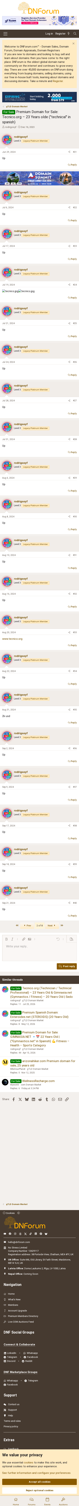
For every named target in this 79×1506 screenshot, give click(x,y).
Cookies (10, 1213)
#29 (75, 478)
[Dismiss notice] (73, 44)
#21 (75, 152)
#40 (75, 903)
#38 (75, 825)
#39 (75, 864)
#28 (75, 439)
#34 (75, 671)
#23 (75, 246)
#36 (75, 748)
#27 (75, 400)
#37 (75, 787)
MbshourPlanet (17, 1069)
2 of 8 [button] (40, 925)
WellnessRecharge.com (38, 1081)
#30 (75, 516)
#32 (75, 594)
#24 (75, 285)
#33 (75, 632)
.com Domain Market (30, 1084)
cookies (28, 1462)
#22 (75, 207)
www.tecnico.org (12, 638)
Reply (74, 164)
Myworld (14, 1084)
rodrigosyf (10, 127)
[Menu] (5, 33)
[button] (6, 939)
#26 (75, 362)
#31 (75, 555)
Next (50, 925)
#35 (75, 709)
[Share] (69, 152)
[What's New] (69, 33)
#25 (75, 323)
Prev (28, 925)
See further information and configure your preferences (36, 1473)
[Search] (75, 33)
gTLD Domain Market (33, 1000)
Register (58, 81)
